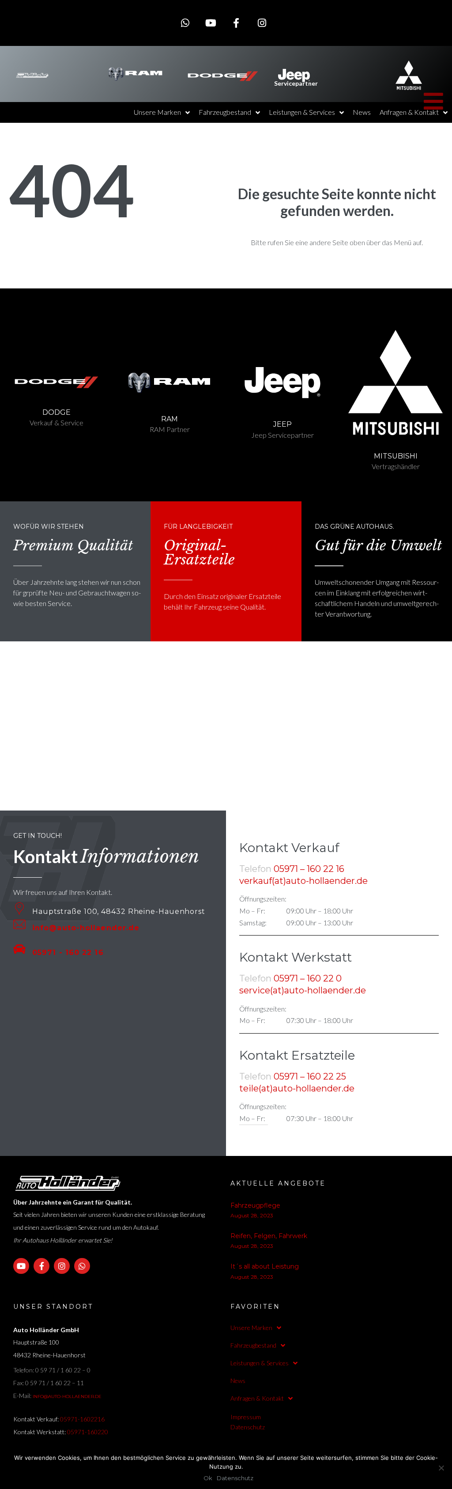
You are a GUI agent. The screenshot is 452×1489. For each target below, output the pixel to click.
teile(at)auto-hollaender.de (296, 1088)
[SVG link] (32, 75)
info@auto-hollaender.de (85, 928)
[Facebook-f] (236, 23)
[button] (433, 60)
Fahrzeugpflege (255, 1205)
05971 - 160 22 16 (68, 952)
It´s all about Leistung (264, 1266)
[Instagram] (261, 23)
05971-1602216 (82, 1419)
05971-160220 (87, 1432)
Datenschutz (247, 1427)
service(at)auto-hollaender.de (302, 990)
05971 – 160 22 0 (308, 978)
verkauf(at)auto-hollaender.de (303, 880)
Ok (207, 1477)
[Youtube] (210, 23)
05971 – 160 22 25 (310, 1076)
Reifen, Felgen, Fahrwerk (268, 1236)
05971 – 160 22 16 (309, 869)
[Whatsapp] (185, 23)
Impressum (245, 1417)
